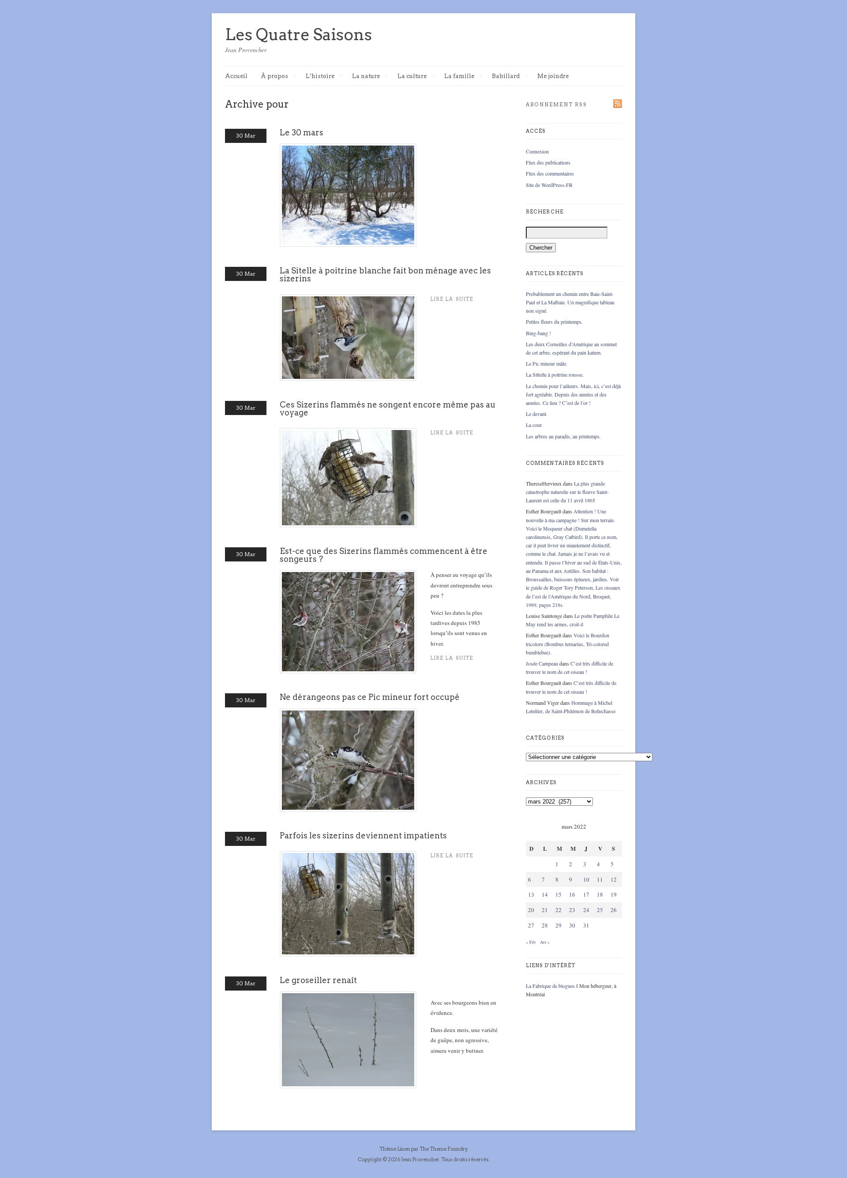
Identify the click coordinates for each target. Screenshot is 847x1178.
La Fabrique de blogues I (552, 985)
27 (531, 925)
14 (545, 894)
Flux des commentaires (550, 173)
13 (531, 894)
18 (600, 894)
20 (531, 910)
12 (614, 879)
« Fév (531, 942)
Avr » (545, 942)
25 (600, 910)
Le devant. (536, 413)
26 (614, 910)
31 (586, 925)
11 (600, 879)
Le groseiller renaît (318, 980)
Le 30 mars (301, 132)
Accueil (236, 76)
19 (614, 894)
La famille (459, 76)
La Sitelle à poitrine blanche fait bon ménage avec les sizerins (385, 274)
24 (586, 910)
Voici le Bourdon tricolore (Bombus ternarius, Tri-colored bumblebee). (567, 643)
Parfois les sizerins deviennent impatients (363, 835)
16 (572, 894)
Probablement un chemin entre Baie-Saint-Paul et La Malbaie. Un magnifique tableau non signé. (570, 302)
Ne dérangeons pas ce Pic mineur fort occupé (370, 697)
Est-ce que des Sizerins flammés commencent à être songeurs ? (383, 555)
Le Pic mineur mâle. (546, 363)
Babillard (506, 76)
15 (558, 894)
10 (586, 879)
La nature (366, 76)
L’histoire (320, 76)
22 (558, 910)
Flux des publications (548, 162)
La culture (412, 76)
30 (572, 925)
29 (558, 925)
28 (545, 925)
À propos (274, 76)
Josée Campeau (542, 663)
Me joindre (553, 76)
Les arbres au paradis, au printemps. (563, 436)
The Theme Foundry (443, 1149)
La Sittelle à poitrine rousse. (555, 374)
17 (586, 894)
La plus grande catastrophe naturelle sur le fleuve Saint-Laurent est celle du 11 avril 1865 (567, 492)
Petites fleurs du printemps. (554, 321)
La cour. (534, 424)
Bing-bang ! (538, 333)
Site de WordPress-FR (549, 184)
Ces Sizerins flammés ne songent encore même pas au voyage (387, 408)
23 (572, 910)
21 (545, 910)
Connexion (537, 151)
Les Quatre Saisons (298, 34)
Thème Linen (395, 1149)
